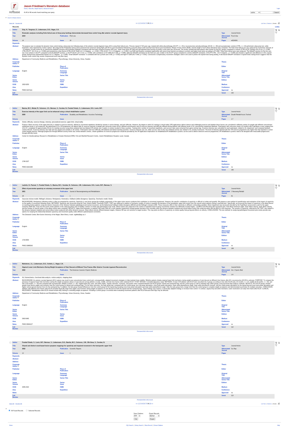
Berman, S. (54, 108)
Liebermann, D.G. (44, 29)
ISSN (14, 84)
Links (277, 27)
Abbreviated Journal (226, 36)
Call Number (15, 93)
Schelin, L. (51, 264)
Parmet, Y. (34, 185)
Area (14, 87)
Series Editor (15, 76)
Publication (64, 36)
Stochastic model (101, 199)
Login (278, 8)
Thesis (224, 62)
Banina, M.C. (26, 108)
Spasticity (92, 199)
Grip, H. (25, 29)
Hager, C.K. (55, 29)
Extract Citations (158, 425)
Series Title (64, 75)
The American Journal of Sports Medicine (83, 270)
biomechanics (29, 277)
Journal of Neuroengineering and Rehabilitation (85, 191)
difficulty (30, 122)
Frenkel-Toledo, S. (74, 108)
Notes (14, 90)
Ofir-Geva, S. (91, 342)
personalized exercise (59, 122)
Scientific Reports (75, 349)
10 (150, 23)
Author (15, 29)
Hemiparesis (56, 199)
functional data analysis (43, 277)
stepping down (67, 277)
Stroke (24, 122)
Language (16, 71)
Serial (224, 93)
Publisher (16, 66)
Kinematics (65, 199)
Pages (224, 40)
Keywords (16, 43)
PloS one (73, 36)
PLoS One (234, 36)
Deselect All (18, 23)
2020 (23, 114)
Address (15, 59)
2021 (23, 191)
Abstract (15, 46)
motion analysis (56, 277)
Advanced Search (48, 8)
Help (278, 425)
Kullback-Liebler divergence (79, 199)
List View (263, 23)
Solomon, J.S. (45, 108)
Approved (225, 90)
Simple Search (38, 8)
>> (152, 23)
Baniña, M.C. (70, 342)
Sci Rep (233, 349)
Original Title (224, 71)
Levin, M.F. (98, 108)
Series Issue (62, 80)
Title (14, 33)
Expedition (64, 87)
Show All (31, 8)
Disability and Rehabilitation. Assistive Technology (86, 114)
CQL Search (129, 425)
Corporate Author (16, 62)
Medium (224, 84)
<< (137, 23)
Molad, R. (35, 108)
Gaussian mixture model (30, 199)
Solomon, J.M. (76, 185)
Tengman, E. (32, 29)
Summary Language (63, 71)
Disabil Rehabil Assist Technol (241, 114)
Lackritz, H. (26, 185)
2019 (23, 36)
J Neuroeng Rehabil (237, 191)
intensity (48, 122)
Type (223, 33)
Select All (11, 23)
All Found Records (17, 411)
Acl (23, 277)
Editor (224, 66)
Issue (62, 40)
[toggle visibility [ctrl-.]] (6, 409)
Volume (15, 40)
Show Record (148, 425)
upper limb (70, 122)
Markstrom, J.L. (27, 264)
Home (25, 8)
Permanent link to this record (145, 97)
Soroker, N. (63, 108)
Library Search (139, 425)
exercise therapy (39, 122)
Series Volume (15, 80)
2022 (23, 270)
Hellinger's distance (45, 199)
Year (14, 36)
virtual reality (79, 122)
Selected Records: (34, 411)
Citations (269, 23)
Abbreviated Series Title (226, 76)
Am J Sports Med (237, 270)
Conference (226, 87)
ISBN (62, 84)
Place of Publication (64, 67)
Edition (224, 80)
